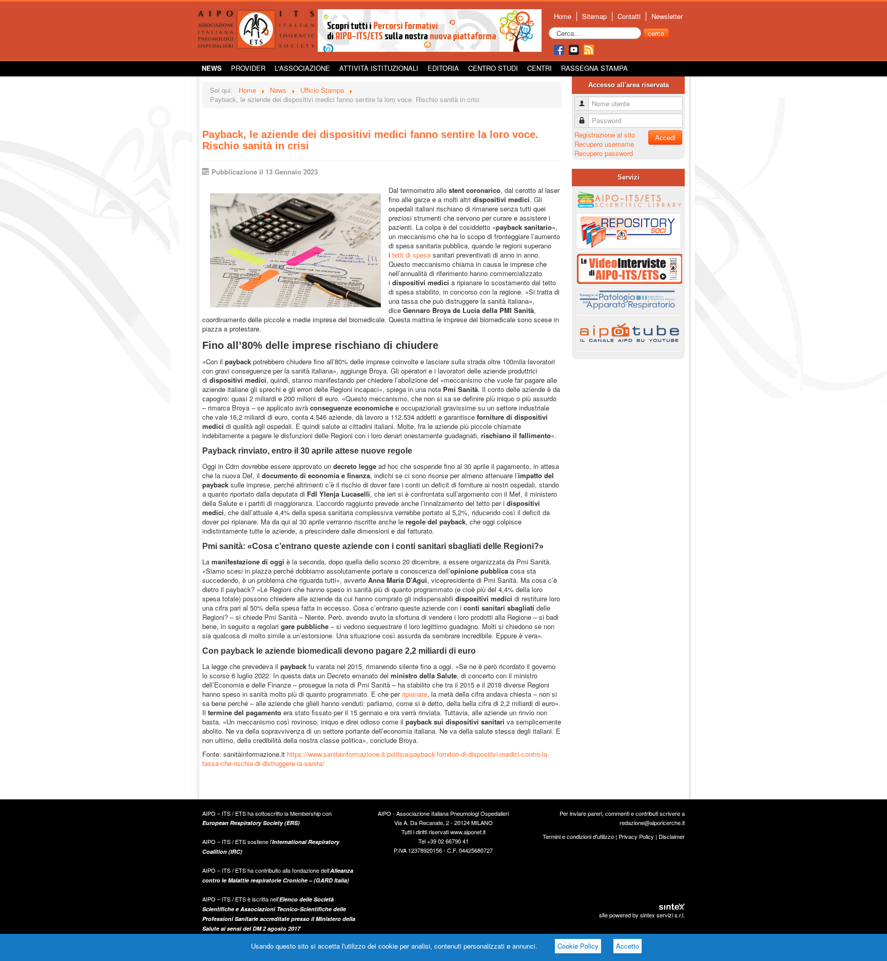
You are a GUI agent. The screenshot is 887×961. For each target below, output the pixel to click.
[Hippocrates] (430, 29)
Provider (248, 68)
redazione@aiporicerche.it (652, 822)
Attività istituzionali (378, 68)
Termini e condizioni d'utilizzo (578, 836)
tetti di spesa (411, 255)
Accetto (627, 946)
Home (562, 16)
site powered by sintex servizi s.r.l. (642, 915)
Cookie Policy (578, 946)
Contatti (629, 16)
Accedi (665, 137)
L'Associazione (302, 68)
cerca (656, 33)
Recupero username (604, 144)
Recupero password (603, 153)
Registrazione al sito (604, 135)
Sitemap (594, 16)
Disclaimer (672, 836)
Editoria (443, 68)
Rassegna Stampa (594, 68)
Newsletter (667, 16)
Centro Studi (493, 68)
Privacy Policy (636, 836)
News (212, 68)
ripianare (414, 694)
